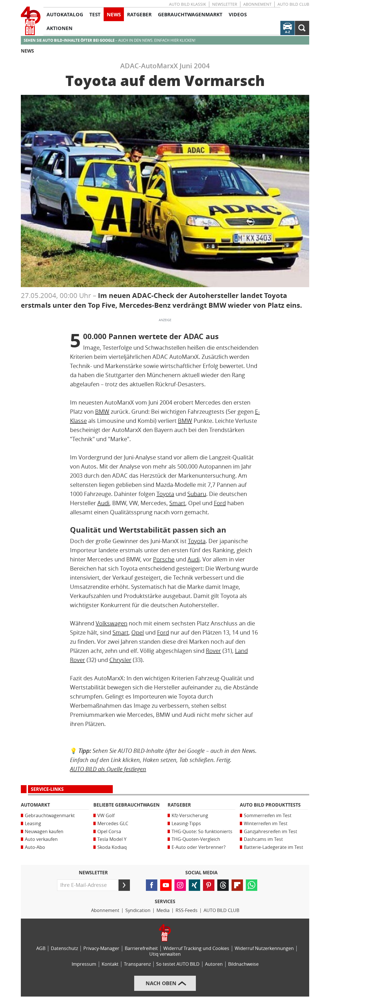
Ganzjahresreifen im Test (270, 831)
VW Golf (105, 815)
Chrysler (120, 660)
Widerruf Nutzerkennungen (264, 948)
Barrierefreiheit (141, 948)
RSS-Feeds (187, 910)
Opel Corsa (109, 831)
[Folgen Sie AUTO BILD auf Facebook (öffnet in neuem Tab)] (151, 885)
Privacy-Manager (101, 948)
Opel (137, 632)
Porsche (163, 559)
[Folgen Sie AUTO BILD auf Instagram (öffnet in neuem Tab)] (180, 885)
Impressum (84, 964)
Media (163, 910)
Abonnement (257, 4)
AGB (40, 948)
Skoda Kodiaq (112, 847)
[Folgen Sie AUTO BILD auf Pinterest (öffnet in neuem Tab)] (208, 885)
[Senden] (124, 885)
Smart (177, 503)
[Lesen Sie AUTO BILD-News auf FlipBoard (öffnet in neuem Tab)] (237, 885)
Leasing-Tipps (186, 823)
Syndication (137, 910)
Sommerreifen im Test (268, 815)
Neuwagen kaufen (44, 831)
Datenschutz (64, 948)
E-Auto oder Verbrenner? (199, 847)
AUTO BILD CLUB (293, 4)
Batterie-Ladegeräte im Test (273, 847)
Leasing (33, 823)
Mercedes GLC (112, 823)
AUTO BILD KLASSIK (187, 4)
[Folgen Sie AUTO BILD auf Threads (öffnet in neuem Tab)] (223, 885)
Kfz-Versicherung (190, 815)
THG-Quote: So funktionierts (202, 831)
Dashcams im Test (263, 839)
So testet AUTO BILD (178, 964)
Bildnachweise (243, 964)
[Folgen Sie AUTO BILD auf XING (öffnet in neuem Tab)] (194, 885)
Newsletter (224, 4)
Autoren (214, 964)
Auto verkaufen (41, 839)
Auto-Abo (35, 847)
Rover (213, 650)
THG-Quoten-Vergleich (196, 839)
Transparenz (137, 964)
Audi (103, 503)
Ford (220, 503)
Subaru (196, 494)
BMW (102, 411)
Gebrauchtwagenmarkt (50, 815)
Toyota (165, 494)
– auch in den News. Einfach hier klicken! (109, 40)
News (27, 51)
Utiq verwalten (165, 954)
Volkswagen (111, 623)
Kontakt (110, 964)
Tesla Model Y (111, 839)
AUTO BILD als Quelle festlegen (108, 769)
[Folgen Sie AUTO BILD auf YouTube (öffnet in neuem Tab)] (166, 885)
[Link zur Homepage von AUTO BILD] (31, 21)
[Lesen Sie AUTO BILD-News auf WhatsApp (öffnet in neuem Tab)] (251, 885)
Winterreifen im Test (266, 823)
